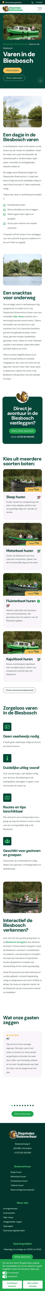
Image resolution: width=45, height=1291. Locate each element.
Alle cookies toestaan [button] (32, 1284)
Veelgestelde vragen (12, 1221)
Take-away (8, 1217)
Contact (39, 2)
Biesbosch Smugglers (16, 942)
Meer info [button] (34, 1269)
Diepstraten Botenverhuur (15, 44)
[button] (12, 1105)
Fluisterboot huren (19, 1181)
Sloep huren (16, 1172)
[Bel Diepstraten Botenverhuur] (33, 2)
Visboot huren (17, 1185)
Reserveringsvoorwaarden (22, 1189)
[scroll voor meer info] (40, 74)
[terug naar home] (12, 9)
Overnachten (9, 1213)
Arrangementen (10, 1208)
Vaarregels (8, 1226)
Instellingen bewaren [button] (12, 1284)
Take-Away (18, 316)
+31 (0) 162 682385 (22, 1152)
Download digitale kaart (14, 1230)
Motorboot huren (18, 1176)
